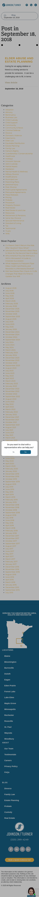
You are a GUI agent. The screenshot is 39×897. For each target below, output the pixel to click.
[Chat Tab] (19, 448)
